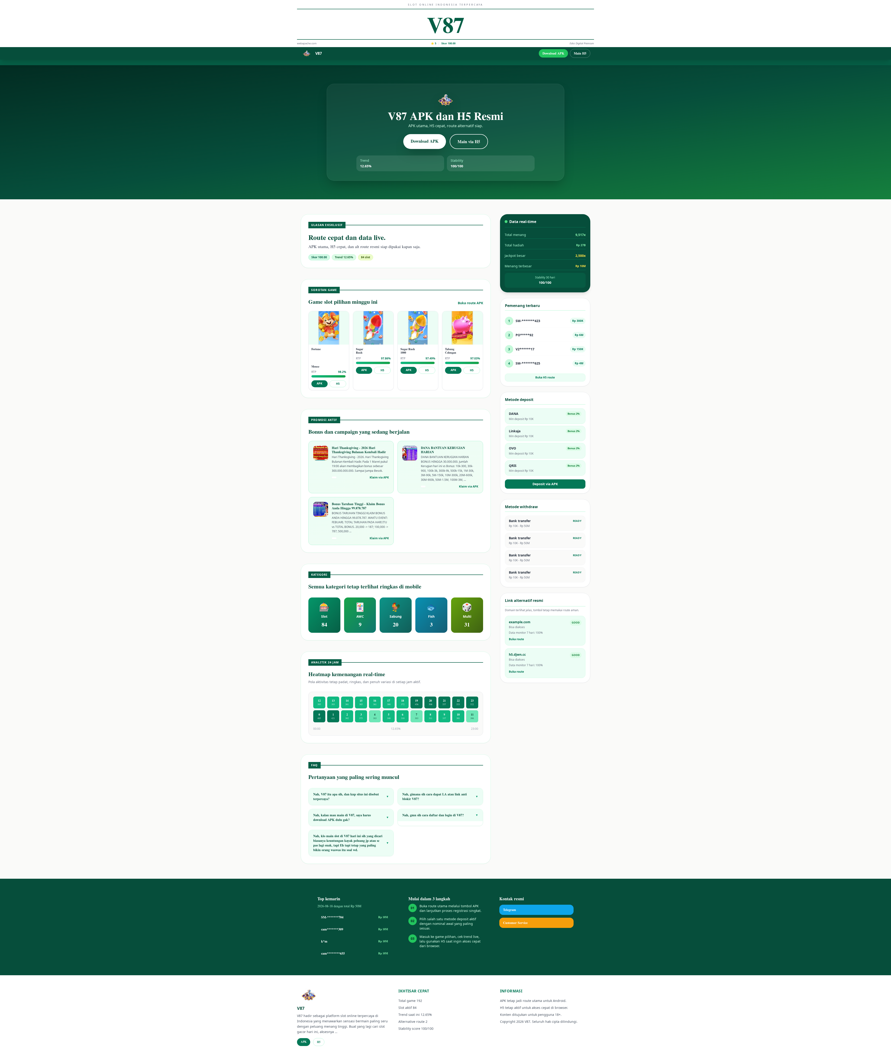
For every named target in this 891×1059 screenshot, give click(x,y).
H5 (338, 384)
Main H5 (580, 53)
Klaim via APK (379, 477)
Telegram (509, 909)
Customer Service (515, 922)
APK (319, 383)
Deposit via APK (545, 484)
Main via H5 (469, 142)
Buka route (516, 639)
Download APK (553, 53)
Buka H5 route (545, 377)
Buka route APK (470, 303)
